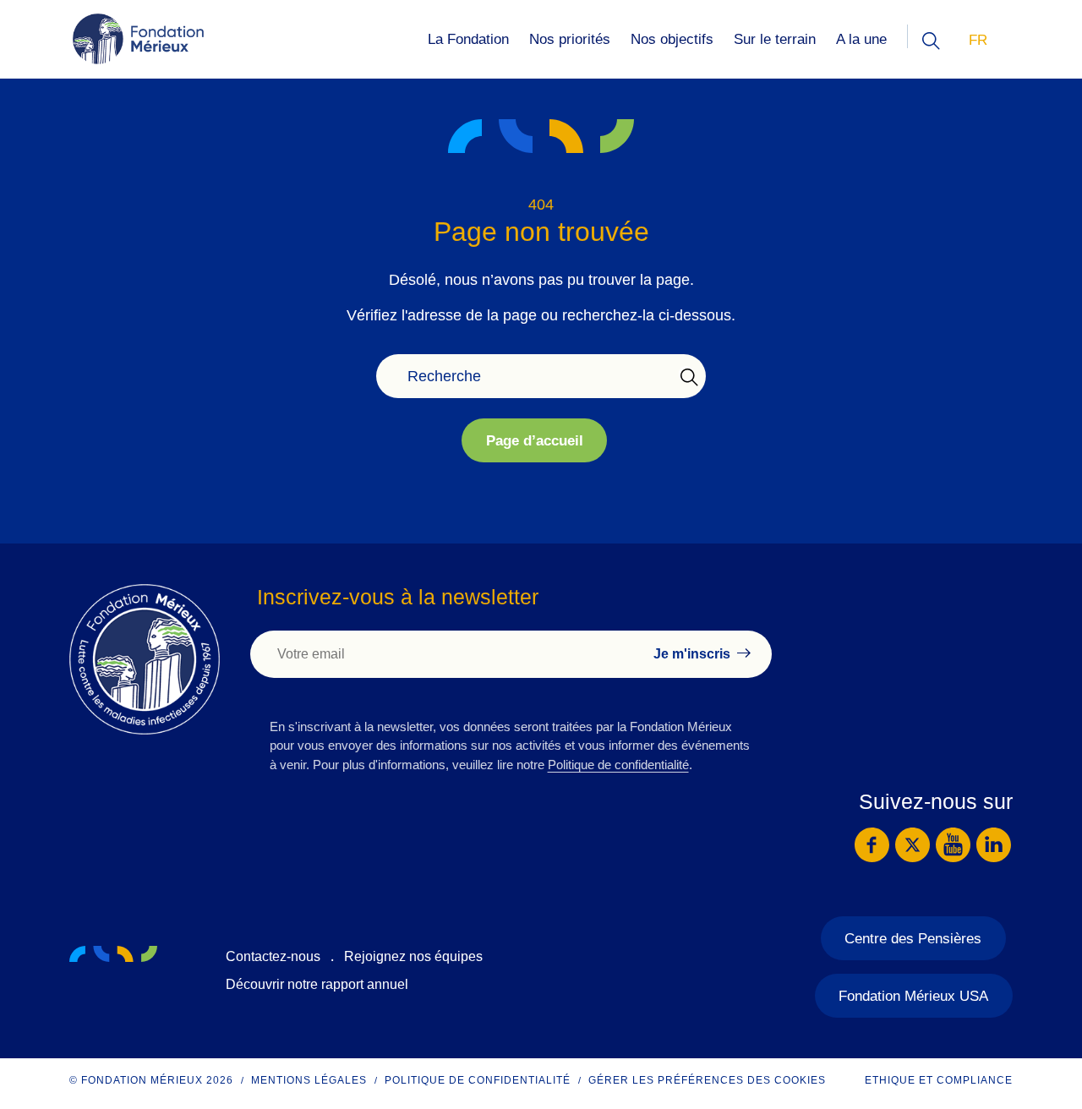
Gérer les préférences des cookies (707, 1080)
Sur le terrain (775, 39)
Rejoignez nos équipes (413, 956)
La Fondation (468, 39)
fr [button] (978, 40)
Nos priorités (569, 39)
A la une (861, 39)
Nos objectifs (672, 39)
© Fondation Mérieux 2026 (151, 1080)
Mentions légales (309, 1080)
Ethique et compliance (939, 1080)
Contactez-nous (273, 956)
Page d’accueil (534, 441)
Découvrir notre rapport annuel (317, 984)
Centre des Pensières (912, 939)
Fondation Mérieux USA (913, 996)
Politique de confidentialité (618, 764)
